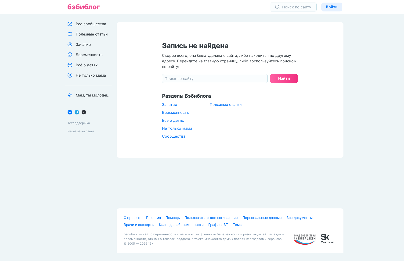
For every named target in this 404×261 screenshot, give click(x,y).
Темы (237, 224)
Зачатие (169, 104)
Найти (284, 78)
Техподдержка (79, 123)
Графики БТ (218, 224)
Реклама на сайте (81, 131)
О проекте (132, 217)
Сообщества (173, 136)
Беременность (175, 112)
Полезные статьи (226, 104)
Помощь (173, 217)
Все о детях (173, 120)
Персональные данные (262, 217)
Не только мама (177, 128)
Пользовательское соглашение (211, 217)
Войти (332, 6)
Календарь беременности (181, 224)
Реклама (153, 217)
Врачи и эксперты (139, 224)
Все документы (299, 217)
